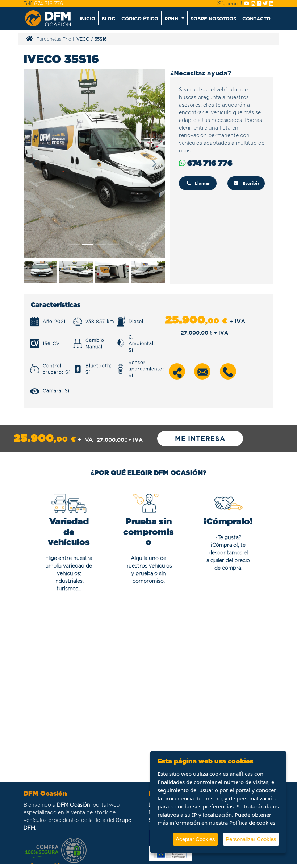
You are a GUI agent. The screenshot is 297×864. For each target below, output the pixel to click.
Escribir (250, 183)
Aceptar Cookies (195, 839)
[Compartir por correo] (202, 371)
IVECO (82, 39)
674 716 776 (48, 4)
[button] (174, 18)
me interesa (200, 438)
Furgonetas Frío (54, 39)
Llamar (201, 183)
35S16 (101, 39)
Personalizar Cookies (251, 839)
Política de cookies (252, 822)
